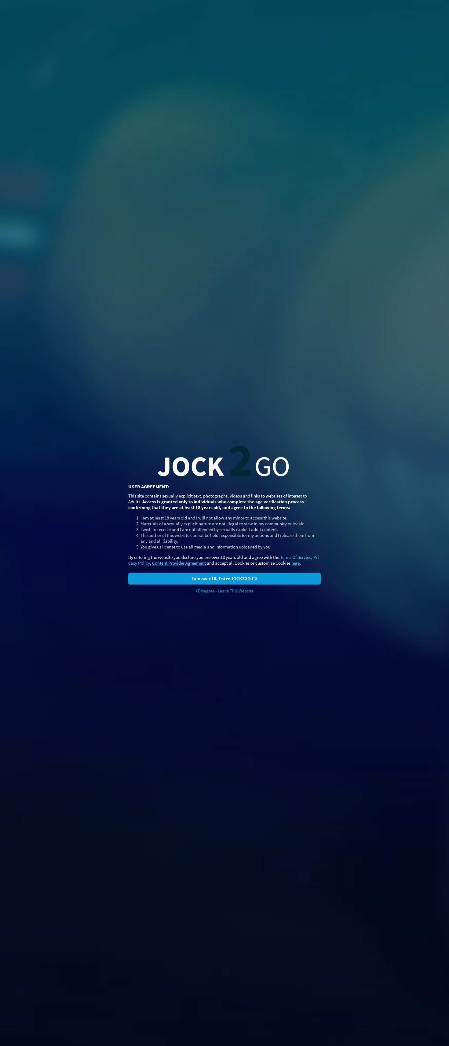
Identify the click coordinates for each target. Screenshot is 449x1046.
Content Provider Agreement (179, 563)
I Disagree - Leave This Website (225, 591)
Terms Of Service (295, 557)
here (295, 563)
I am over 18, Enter (224, 578)
